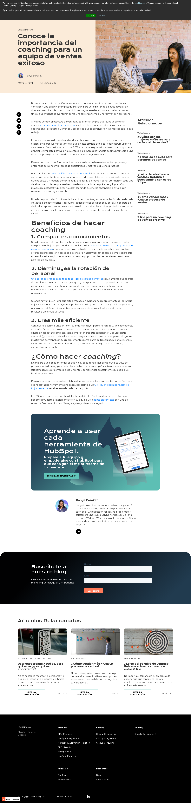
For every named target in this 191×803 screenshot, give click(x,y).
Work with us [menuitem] (64, 779)
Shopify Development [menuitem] (145, 734)
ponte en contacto (103, 399)
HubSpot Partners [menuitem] (67, 756)
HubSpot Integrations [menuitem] (68, 738)
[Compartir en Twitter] (18, 120)
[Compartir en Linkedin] (18, 126)
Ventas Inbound (25, 30)
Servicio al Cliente (43, 658)
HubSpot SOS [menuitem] (64, 751)
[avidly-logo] (24, 727)
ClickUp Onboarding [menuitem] (106, 734)
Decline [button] (101, 15)
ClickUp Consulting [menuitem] (105, 743)
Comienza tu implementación (61, 476)
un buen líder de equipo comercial (70, 173)
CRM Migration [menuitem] (65, 734)
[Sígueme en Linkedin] (78, 531)
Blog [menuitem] (98, 775)
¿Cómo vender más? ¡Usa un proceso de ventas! (152, 200)
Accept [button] (91, 15)
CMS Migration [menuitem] (65, 747)
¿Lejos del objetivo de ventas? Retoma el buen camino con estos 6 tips (154, 178)
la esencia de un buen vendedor (57, 125)
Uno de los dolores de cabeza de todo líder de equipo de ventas (67, 279)
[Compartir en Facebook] (18, 114)
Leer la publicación (31, 693)
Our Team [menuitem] (62, 775)
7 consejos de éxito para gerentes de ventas (154, 158)
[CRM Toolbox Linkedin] (88, 797)
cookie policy (140, 3)
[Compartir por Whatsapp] (18, 132)
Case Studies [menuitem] (102, 779)
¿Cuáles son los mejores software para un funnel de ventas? (153, 140)
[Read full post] (42, 642)
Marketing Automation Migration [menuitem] (74, 743)
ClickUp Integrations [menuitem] (106, 738)
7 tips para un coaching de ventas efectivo (154, 218)
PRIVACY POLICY (66, 796)
